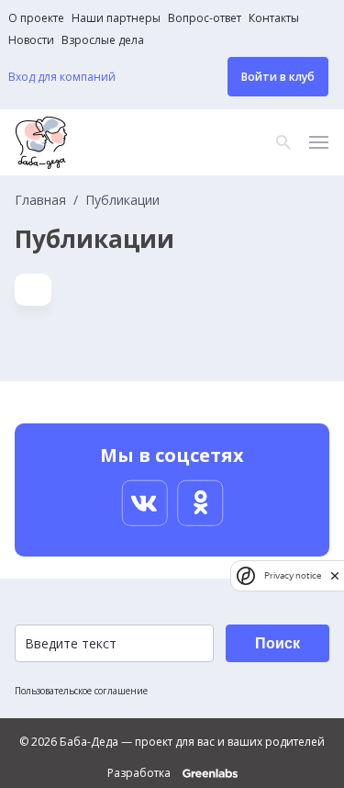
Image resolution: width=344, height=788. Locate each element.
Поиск (277, 643)
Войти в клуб (278, 76)
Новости (31, 40)
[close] (334, 575)
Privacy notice (292, 575)
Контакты (274, 18)
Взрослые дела (102, 40)
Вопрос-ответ (204, 18)
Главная (40, 200)
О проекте (36, 18)
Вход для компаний (62, 77)
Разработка (140, 773)
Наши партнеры (116, 18)
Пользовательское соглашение (81, 690)
